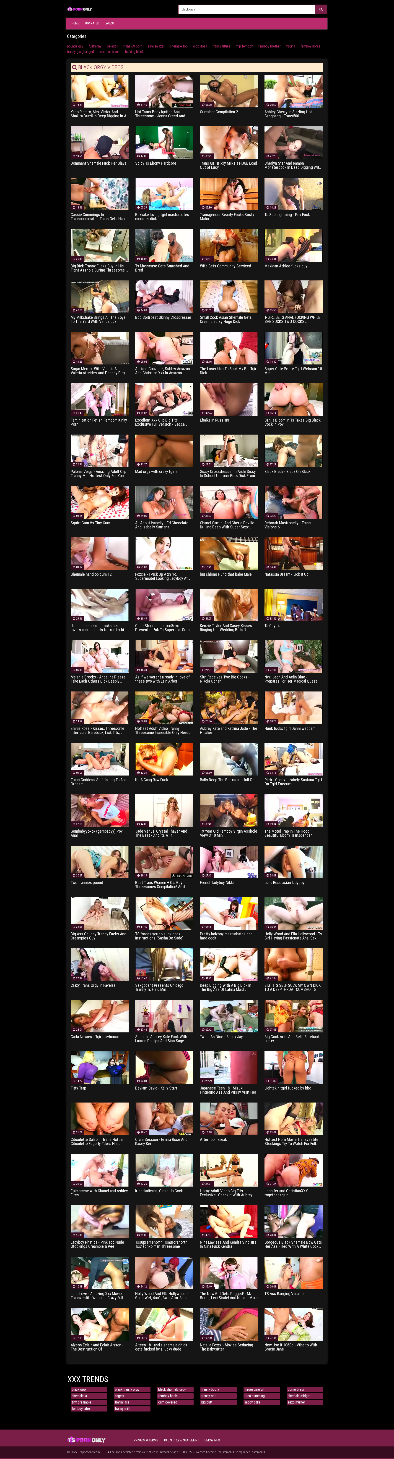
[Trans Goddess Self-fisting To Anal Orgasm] (100, 759)
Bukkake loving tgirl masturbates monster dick (162, 217)
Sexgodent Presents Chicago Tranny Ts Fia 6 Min (159, 987)
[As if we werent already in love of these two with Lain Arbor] (164, 656)
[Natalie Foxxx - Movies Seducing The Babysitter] (229, 1324)
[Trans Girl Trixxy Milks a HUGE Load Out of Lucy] (229, 142)
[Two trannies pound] (100, 862)
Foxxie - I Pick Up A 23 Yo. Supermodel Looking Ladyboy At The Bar (161, 576)
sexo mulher (296, 1402)
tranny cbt (208, 1396)
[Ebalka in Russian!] (229, 399)
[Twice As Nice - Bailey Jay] (229, 1016)
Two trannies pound (87, 883)
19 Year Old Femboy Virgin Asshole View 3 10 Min (228, 833)
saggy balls (252, 1402)
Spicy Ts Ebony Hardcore (155, 163)
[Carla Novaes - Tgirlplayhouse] (100, 1016)
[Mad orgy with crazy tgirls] (164, 451)
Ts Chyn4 (272, 626)
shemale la (79, 1396)
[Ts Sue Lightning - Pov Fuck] (293, 194)
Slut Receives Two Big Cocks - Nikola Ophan (225, 679)
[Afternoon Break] (229, 1118)
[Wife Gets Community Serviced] (229, 245)
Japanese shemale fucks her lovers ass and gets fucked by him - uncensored (99, 628)
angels (119, 1396)
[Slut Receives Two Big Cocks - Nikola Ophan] (229, 656)
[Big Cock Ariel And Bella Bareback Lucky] (293, 1016)
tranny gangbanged (80, 52)
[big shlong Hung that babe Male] (229, 553)
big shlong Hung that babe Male (226, 574)
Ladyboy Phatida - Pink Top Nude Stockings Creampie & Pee (97, 1244)
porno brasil (296, 1389)
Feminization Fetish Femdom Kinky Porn (99, 422)
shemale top (179, 46)
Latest (109, 23)
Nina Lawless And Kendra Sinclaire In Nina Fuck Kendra (228, 1244)
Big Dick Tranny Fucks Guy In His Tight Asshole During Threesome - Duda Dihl (99, 268)
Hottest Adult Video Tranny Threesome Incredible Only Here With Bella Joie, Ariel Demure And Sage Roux (162, 730)
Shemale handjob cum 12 (91, 574)
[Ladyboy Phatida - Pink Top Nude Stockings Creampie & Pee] (100, 1221)
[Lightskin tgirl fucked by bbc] (293, 1067)
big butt (206, 1402)
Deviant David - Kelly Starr (156, 1088)
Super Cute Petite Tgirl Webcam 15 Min (293, 371)
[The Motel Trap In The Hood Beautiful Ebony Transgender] (293, 810)
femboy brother (269, 46)
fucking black (134, 52)
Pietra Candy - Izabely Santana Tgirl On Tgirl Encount (293, 782)
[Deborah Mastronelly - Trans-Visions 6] (293, 502)
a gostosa (200, 46)
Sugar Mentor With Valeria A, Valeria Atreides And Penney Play (98, 371)
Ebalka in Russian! (214, 420)
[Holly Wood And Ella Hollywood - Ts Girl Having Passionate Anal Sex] (293, 913)
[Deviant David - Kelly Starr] (164, 1067)
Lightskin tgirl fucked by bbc (287, 1088)
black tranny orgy (127, 1389)
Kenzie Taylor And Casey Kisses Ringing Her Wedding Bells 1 (226, 628)
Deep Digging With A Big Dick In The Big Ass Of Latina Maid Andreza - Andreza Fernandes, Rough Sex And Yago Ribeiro (225, 987)
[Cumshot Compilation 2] (229, 91)
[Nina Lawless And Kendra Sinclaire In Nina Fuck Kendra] (229, 1221)
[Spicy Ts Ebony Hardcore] (164, 142)
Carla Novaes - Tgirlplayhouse (95, 1037)
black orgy (79, 1389)
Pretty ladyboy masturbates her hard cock (226, 936)
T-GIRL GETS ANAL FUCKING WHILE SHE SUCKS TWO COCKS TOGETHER (292, 319)
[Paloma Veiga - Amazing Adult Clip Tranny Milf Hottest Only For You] (100, 451)
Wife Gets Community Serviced (225, 266)
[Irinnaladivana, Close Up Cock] (164, 1170)
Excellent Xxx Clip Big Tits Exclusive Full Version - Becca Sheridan (160, 422)
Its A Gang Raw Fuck (151, 780)
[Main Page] (79, 9)
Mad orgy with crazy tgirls (156, 472)
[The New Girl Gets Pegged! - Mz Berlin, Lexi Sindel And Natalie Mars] (229, 1273)
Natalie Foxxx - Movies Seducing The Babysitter (226, 1347)
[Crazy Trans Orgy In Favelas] (100, 964)
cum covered (167, 1402)
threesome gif (254, 1389)
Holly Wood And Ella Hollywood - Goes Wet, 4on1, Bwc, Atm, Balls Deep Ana (161, 1296)
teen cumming (254, 1396)
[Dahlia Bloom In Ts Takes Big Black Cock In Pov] (293, 399)
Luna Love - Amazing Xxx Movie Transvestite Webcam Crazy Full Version (97, 1296)
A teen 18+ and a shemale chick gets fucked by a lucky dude (161, 1347)
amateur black (109, 52)
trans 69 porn (132, 46)
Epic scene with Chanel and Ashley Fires (99, 1193)
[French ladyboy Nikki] (229, 862)
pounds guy (75, 46)
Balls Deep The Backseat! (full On (227, 780)
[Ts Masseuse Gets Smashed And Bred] (164, 245)
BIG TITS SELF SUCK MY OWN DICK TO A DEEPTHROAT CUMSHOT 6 (292, 987)
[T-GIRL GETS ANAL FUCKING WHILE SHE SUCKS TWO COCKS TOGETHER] (293, 296)
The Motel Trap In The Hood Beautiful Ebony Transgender (288, 833)
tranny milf (122, 1408)
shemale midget (299, 1396)
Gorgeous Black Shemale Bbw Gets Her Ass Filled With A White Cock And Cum (293, 1244)
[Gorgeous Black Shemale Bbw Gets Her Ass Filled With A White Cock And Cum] (293, 1221)
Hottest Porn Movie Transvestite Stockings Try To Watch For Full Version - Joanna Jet (291, 1141)
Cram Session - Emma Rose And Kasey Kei (161, 1141)
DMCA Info (212, 1440)
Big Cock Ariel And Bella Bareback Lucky (292, 1039)
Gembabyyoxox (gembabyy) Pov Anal (97, 833)
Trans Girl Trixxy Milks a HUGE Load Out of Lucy (228, 165)
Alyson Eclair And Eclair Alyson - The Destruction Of (97, 1347)
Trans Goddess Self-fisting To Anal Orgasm (99, 782)
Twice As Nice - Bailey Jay (221, 1037)
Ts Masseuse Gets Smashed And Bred (162, 268)
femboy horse (310, 46)
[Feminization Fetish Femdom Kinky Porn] (100, 399)
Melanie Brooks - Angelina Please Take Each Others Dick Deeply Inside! (98, 679)
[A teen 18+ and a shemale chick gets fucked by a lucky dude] (164, 1324)
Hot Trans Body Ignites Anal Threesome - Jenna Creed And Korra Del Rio (160, 114)
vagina (290, 46)
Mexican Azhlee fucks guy (285, 266)
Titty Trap (78, 1088)
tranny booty (210, 1389)
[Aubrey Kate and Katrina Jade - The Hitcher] (229, 707)
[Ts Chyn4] (293, 605)
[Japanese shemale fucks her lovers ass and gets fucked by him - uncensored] (100, 605)
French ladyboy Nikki (217, 883)
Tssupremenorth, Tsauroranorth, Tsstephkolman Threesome (161, 1244)
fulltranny (95, 46)
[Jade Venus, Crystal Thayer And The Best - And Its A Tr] (164, 810)
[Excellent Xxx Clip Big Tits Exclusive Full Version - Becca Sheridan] (164, 399)
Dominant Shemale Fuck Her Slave (99, 163)
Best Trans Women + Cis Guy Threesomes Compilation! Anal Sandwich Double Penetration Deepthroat (160, 885)
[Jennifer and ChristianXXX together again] (293, 1170)
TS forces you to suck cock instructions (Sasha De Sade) (159, 936)
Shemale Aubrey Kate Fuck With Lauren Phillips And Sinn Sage (161, 1039)
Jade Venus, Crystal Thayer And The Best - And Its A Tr (161, 833)
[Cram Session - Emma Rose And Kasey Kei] (164, 1118)
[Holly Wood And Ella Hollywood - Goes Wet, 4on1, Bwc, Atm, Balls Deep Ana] (164, 1273)
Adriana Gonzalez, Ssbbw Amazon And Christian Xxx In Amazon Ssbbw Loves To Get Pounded (162, 371)
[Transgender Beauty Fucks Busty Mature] (229, 194)
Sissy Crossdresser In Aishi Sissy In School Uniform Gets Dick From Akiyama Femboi (228, 474)
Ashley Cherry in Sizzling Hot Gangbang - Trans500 (288, 114)
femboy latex (81, 1408)
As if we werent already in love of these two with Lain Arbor (162, 679)
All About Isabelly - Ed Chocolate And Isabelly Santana (161, 525)
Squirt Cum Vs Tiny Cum (90, 523)
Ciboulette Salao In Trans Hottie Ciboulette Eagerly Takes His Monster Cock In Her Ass (97, 1141)
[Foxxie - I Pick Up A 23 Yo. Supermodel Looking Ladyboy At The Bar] (164, 553)
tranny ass (122, 1402)
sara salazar (156, 46)
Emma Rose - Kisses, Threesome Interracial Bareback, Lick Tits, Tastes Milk (97, 730)
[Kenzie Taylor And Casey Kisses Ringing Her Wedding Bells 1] (229, 605)
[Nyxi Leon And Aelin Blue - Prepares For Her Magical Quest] (293, 656)
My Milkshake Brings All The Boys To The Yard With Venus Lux (98, 319)
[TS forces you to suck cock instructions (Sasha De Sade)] (164, 913)
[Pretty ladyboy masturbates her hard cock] (229, 913)
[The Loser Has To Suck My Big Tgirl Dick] (229, 348)
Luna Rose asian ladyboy (284, 883)
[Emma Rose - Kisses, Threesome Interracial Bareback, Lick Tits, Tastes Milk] (100, 707)
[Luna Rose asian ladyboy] (293, 862)
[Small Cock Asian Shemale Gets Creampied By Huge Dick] (229, 296)
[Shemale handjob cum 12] (100, 553)
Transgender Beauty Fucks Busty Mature (227, 217)
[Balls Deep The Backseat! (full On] (229, 759)
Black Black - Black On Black (287, 472)
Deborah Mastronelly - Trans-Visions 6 (288, 525)
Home (75, 23)
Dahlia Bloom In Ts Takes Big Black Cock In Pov (292, 422)
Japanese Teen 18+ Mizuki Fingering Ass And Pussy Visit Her (228, 1090)
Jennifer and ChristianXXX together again (286, 1193)
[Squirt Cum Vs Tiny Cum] (100, 502)
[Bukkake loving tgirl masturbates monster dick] (164, 194)
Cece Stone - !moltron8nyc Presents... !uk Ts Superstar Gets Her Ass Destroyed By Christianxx (163, 628)
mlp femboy (244, 46)
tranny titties (221, 46)
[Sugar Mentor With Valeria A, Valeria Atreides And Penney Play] (100, 348)
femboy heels (168, 1396)
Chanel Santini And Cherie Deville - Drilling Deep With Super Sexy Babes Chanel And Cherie (228, 525)
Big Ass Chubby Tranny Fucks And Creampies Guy (98, 936)
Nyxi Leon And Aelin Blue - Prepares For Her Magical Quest (290, 679)
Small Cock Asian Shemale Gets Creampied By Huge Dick (226, 319)
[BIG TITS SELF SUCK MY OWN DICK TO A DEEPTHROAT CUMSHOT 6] (293, 964)
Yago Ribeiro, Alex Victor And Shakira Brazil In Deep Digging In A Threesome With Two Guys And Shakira (98, 114)
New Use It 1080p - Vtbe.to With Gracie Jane (290, 1347)
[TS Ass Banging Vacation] (293, 1273)
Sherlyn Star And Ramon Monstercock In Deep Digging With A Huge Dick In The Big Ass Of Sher (293, 165)
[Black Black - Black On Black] (293, 451)
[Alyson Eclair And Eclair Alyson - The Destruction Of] (100, 1324)
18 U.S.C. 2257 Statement (181, 1440)
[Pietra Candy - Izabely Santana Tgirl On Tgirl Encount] (293, 759)
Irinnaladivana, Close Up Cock (159, 1191)
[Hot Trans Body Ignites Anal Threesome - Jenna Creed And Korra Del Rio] (164, 91)
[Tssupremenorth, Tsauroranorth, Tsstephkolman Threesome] (164, 1221)
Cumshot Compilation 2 (219, 112)
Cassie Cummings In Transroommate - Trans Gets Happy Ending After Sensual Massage (100, 217)
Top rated (92, 23)
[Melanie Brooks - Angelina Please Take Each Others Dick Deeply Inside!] (100, 656)
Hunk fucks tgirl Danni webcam (289, 728)
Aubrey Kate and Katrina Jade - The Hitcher (228, 730)
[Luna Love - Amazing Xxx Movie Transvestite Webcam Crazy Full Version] (100, 1273)
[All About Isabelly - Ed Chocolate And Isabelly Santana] (164, 502)
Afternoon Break (213, 1139)
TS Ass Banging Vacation (285, 1294)
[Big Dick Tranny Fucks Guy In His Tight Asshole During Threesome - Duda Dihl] (100, 245)
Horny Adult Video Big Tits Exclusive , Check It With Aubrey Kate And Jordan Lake (226, 1193)
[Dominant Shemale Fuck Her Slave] (100, 142)
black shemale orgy (172, 1389)
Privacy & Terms (146, 1440)
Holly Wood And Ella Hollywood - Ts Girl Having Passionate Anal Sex (293, 936)
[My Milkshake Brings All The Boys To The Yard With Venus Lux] (100, 296)
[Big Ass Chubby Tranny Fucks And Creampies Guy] (100, 913)
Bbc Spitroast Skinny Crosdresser (163, 317)
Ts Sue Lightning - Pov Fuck (287, 215)
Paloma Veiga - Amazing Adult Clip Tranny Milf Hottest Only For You (98, 474)
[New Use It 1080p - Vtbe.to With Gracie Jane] (293, 1324)
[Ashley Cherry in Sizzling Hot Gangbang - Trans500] (293, 91)
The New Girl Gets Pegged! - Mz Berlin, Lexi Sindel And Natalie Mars (229, 1296)
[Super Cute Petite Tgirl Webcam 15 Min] (293, 348)
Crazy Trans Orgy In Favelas (93, 985)
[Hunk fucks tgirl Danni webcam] (293, 707)
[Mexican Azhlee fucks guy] (293, 245)
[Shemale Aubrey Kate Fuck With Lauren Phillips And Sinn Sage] (164, 1016)
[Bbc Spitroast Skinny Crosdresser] (164, 296)
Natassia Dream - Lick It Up (286, 574)
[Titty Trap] (100, 1067)
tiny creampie (81, 1402)
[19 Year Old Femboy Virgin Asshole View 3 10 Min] (229, 810)
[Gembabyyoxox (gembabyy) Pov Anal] (100, 810)
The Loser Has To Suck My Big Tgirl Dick (228, 371)
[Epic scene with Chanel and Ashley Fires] (100, 1170)
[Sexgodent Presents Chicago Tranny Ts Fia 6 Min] (164, 964)
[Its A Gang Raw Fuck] (164, 759)
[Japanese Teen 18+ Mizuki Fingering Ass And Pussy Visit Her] (229, 1067)
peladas (112, 46)
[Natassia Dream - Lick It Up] (293, 553)
